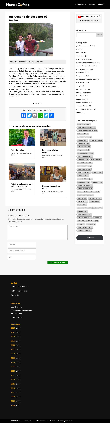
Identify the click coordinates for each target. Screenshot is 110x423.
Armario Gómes (85, 179)
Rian (98, 208)
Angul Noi (83, 175)
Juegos (79, 86)
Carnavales (80, 56)
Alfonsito (83, 159)
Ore (81, 224)
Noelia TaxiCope (85, 153)
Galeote (97, 172)
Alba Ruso (93, 221)
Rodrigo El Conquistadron (88, 192)
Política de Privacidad (20, 287)
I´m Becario (80, 82)
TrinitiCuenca (84, 166)
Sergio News (95, 198)
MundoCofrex (84, 137)
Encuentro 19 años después (50, 151)
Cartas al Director (83, 59)
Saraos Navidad (82, 102)
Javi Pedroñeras (85, 195)
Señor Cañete (84, 230)
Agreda (82, 198)
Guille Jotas (83, 172)
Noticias (40, 62)
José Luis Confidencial (87, 130)
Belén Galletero (85, 227)
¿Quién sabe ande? (83, 46)
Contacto (101, 5)
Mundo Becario (82, 92)
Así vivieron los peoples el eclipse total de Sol (22, 185)
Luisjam (82, 201)
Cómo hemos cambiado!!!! (86, 62)
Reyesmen (83, 150)
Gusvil (91, 224)
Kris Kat (82, 211)
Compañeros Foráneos (84, 66)
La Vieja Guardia (82, 89)
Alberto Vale (84, 146)
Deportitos (80, 72)
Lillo (81, 221)
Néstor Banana (84, 214)
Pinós (97, 217)
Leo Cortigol (84, 124)
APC (77, 49)
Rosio (82, 204)
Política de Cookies (19, 291)
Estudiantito (96, 140)
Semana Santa (81, 106)
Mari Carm (96, 159)
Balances (79, 52)
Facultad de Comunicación (86, 79)
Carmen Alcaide (85, 156)
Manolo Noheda (85, 185)
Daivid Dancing (85, 163)
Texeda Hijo (83, 143)
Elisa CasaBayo (85, 188)
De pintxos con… (82, 69)
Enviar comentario (57, 263)
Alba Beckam (84, 217)
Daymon (82, 140)
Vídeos (92, 5)
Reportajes (80, 99)
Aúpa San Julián (17, 150)
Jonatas (95, 201)
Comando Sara (84, 208)
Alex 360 (97, 182)
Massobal (83, 134)
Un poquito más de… (84, 109)
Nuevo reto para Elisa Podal (51, 187)
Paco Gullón (83, 182)
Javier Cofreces (19, 62)
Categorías (80, 5)
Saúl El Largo (84, 169)
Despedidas (80, 76)
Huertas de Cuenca (86, 127)
